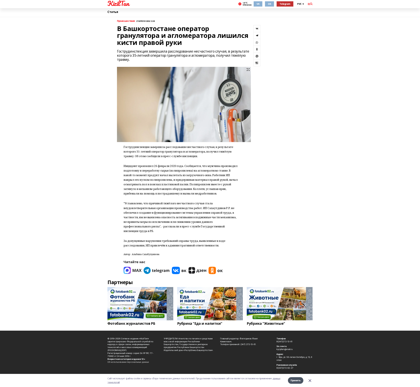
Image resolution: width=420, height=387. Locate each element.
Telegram (285, 3)
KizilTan (118, 3)
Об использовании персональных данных (128, 362)
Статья (112, 12)
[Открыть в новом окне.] (133, 270)
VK (258, 3)
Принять (296, 380)
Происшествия (126, 21)
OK (269, 3)
